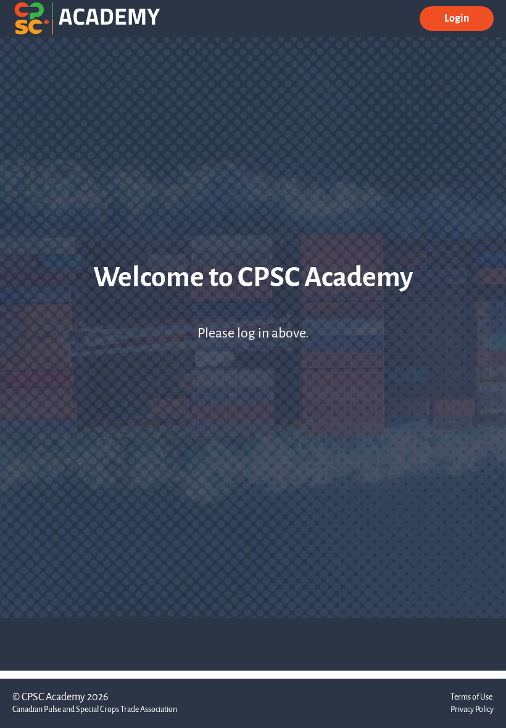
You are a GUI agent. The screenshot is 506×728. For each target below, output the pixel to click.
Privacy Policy (472, 709)
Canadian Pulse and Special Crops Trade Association (94, 709)
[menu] (452, 18)
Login (456, 18)
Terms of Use (471, 697)
